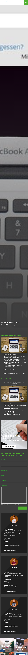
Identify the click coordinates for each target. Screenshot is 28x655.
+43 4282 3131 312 (10, 585)
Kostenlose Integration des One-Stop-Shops (15, 373)
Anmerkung (4, 485)
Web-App (4, 649)
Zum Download (9, 446)
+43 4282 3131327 (10, 544)
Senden (22, 508)
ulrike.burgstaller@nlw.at (12, 545)
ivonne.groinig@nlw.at (11, 626)
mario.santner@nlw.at (11, 586)
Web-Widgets (19, 649)
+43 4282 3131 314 (10, 625)
